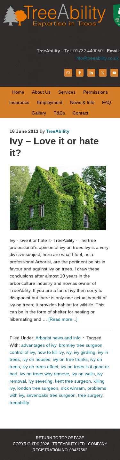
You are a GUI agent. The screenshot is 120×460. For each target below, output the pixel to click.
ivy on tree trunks (70, 359)
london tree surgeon (37, 388)
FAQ (106, 102)
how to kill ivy (50, 352)
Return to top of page (60, 438)
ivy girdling (84, 352)
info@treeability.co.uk (97, 58)
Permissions (95, 92)
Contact (80, 112)
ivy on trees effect (40, 366)
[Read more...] (62, 319)
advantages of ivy (38, 345)
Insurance (19, 102)
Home (18, 92)
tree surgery (90, 395)
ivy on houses (36, 359)
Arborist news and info (58, 337)
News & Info (82, 102)
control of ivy (22, 352)
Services (67, 92)
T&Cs (59, 112)
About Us (41, 92)
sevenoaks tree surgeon (51, 395)
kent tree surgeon (73, 381)
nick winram (73, 388)
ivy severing (40, 381)
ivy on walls (83, 373)
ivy (68, 352)
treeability (19, 402)
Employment (49, 102)
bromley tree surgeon (80, 345)
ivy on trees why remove (44, 373)
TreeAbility (57, 131)
